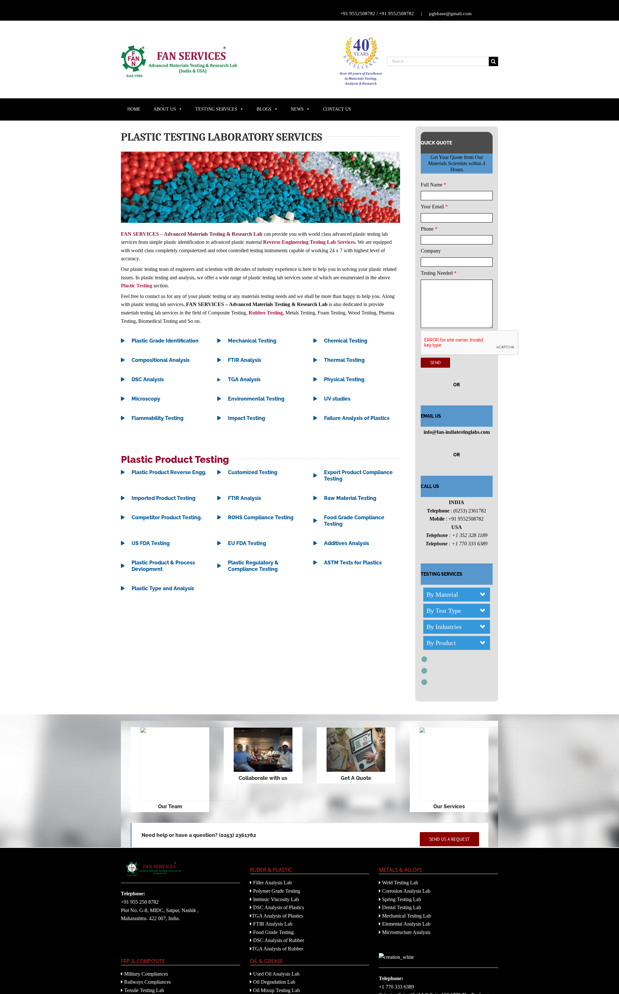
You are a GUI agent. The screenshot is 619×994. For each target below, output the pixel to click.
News (297, 109)
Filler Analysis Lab (272, 882)
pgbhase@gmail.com (450, 13)
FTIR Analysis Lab (272, 924)
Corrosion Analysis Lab (405, 891)
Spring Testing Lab (401, 899)
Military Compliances (145, 974)
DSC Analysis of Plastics (278, 907)
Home (134, 109)
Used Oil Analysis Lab (276, 974)
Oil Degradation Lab (273, 982)
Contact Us (337, 109)
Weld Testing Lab (399, 882)
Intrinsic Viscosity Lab (275, 899)
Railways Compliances (147, 982)
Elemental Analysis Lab (405, 924)
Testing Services (216, 109)
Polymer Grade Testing (276, 891)
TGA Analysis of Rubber (277, 948)
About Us (164, 109)
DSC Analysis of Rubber (278, 940)
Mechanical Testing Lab (406, 916)
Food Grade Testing (273, 932)
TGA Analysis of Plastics (277, 916)
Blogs (264, 109)
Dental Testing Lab (401, 907)
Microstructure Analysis (405, 932)
